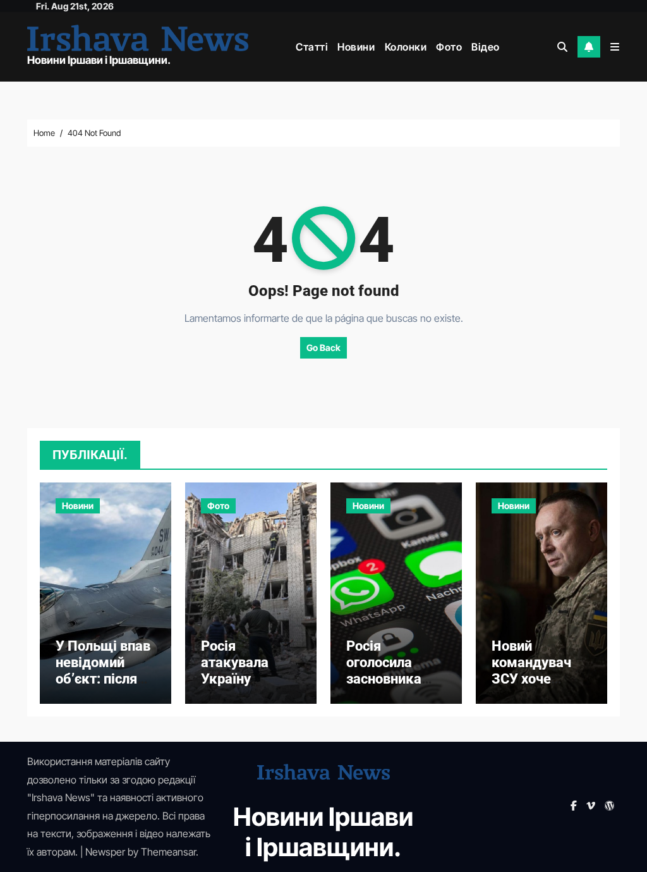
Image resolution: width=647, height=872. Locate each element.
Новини (356, 46)
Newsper (105, 851)
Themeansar (168, 851)
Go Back (323, 347)
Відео (485, 46)
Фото (449, 46)
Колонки (406, 46)
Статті (312, 46)
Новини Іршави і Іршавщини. (99, 60)
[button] (615, 47)
